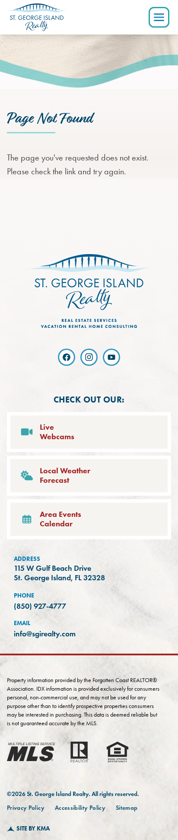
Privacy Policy (25, 808)
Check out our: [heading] (89, 399)
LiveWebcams (57, 432)
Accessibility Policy (80, 808)
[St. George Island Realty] (37, 17)
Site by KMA (33, 828)
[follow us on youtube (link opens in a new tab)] (111, 357)
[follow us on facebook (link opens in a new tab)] (66, 357)
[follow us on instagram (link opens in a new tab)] (89, 357)
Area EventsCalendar (60, 519)
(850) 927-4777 (40, 606)
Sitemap (126, 808)
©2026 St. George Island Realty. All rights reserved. (73, 794)
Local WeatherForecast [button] (65, 475)
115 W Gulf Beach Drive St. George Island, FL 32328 (59, 573)
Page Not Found (49, 119)
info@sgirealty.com (45, 634)
